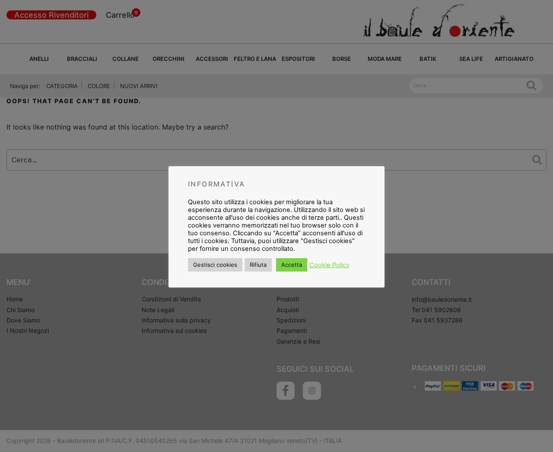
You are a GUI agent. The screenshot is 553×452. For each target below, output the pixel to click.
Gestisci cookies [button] (215, 264)
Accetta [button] (291, 264)
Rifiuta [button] (258, 264)
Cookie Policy (329, 265)
